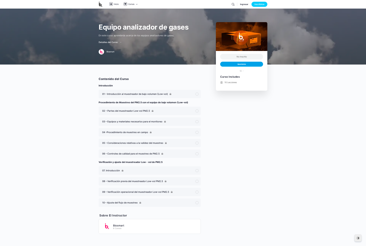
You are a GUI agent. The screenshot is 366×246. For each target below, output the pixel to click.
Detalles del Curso (108, 42)
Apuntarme (241, 64)
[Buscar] (233, 4)
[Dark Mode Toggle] (358, 238)
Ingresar (244, 4)
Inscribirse (259, 4)
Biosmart (118, 225)
